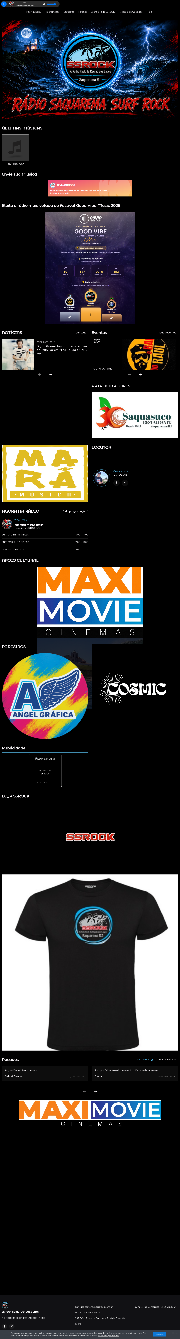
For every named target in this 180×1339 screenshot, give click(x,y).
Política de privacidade (131, 12)
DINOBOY (34, 528)
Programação (52, 12)
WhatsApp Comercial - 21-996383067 (155, 1307)
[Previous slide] (39, 374)
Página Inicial (33, 12)
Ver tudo (81, 332)
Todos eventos (167, 332)
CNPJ (78, 1324)
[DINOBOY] (101, 477)
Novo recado (142, 1059)
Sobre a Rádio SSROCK (103, 12)
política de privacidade (108, 1336)
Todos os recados (167, 1059)
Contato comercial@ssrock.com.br (94, 1307)
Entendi (159, 1334)
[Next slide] (50, 374)
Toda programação (74, 511)
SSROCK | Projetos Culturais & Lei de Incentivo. (101, 1318)
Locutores (69, 12)
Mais (149, 12)
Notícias (82, 12)
